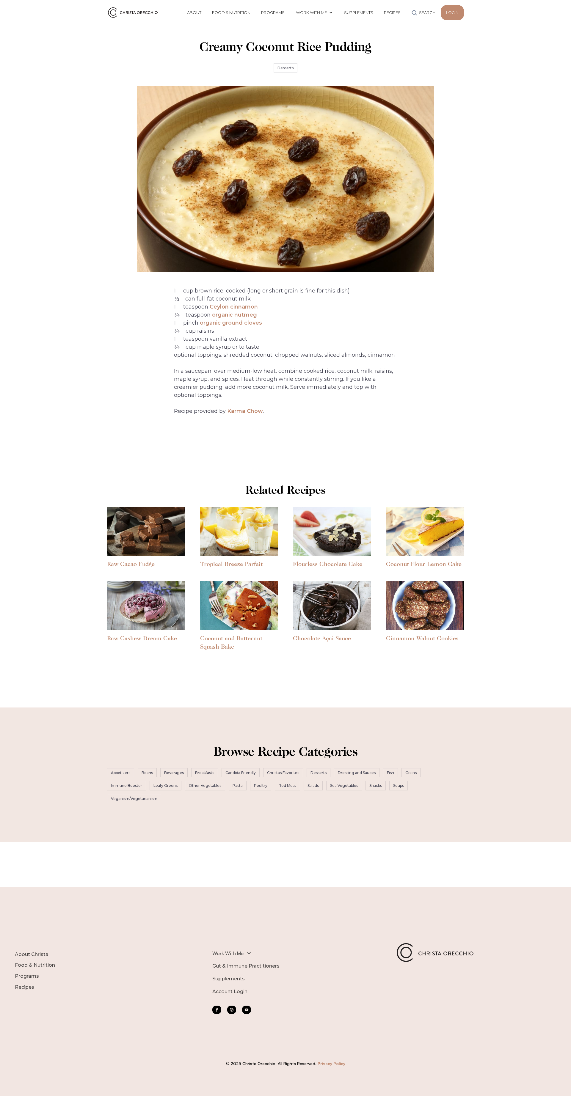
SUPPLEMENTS (358, 12)
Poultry (260, 785)
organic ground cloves (231, 323)
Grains (411, 772)
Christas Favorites (283, 772)
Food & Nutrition (35, 965)
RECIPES (392, 12)
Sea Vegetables (344, 785)
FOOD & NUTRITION (231, 12)
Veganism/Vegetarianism (134, 798)
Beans (147, 772)
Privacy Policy (331, 1063)
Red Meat (287, 785)
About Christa (31, 954)
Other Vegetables (205, 785)
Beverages (174, 772)
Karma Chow (245, 411)
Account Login (229, 991)
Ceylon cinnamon (234, 307)
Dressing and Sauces (357, 772)
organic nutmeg (234, 315)
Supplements (228, 979)
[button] (314, 13)
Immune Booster (126, 785)
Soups (398, 785)
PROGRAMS (273, 12)
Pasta (238, 785)
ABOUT (194, 12)
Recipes (24, 987)
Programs (27, 976)
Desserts (285, 68)
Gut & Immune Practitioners (246, 966)
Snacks (375, 785)
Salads (313, 785)
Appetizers (120, 772)
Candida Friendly (240, 772)
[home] (134, 12)
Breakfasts (204, 772)
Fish (390, 772)
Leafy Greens (165, 785)
